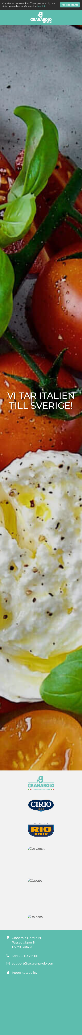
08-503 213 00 (27, 956)
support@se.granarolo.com (33, 963)
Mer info (41, 6)
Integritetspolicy (24, 972)
